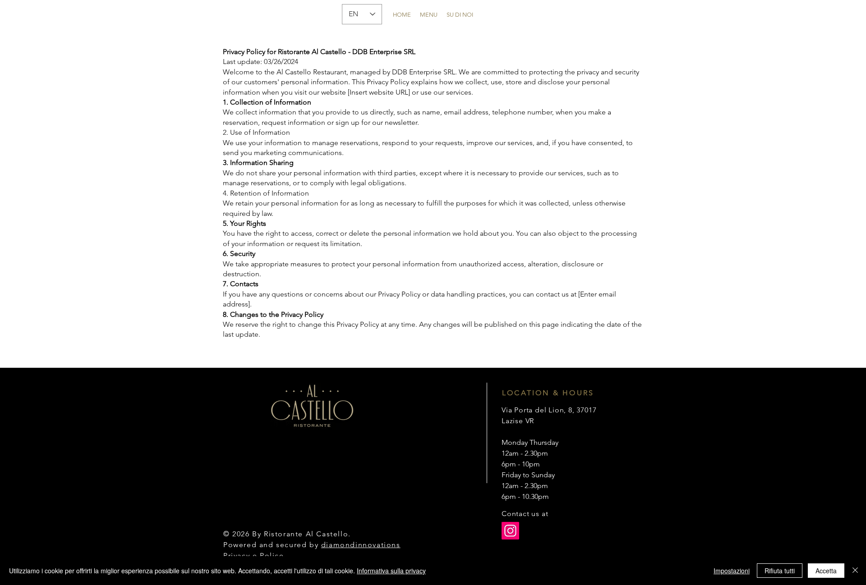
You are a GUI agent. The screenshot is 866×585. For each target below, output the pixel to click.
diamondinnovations (361, 544)
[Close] (855, 570)
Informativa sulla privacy (391, 570)
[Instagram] (510, 530)
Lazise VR (518, 420)
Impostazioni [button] (732, 570)
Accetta (826, 570)
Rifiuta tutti (780, 570)
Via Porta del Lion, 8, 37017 (549, 410)
